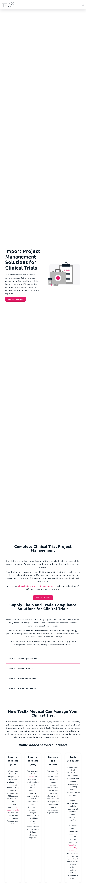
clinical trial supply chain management (36, 586)
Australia (71, 845)
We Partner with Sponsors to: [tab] (23, 659)
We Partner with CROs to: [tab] (21, 668)
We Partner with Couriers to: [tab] (22, 688)
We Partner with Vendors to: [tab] (22, 678)
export (32, 776)
